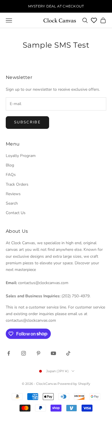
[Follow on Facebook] (8, 353)
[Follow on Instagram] (23, 353)
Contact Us (16, 213)
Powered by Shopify (73, 384)
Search (12, 203)
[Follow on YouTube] (53, 353)
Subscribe (27, 122)
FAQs (11, 174)
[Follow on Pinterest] (38, 353)
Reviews (13, 194)
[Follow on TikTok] (68, 353)
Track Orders (17, 184)
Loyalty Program (21, 155)
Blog (10, 165)
